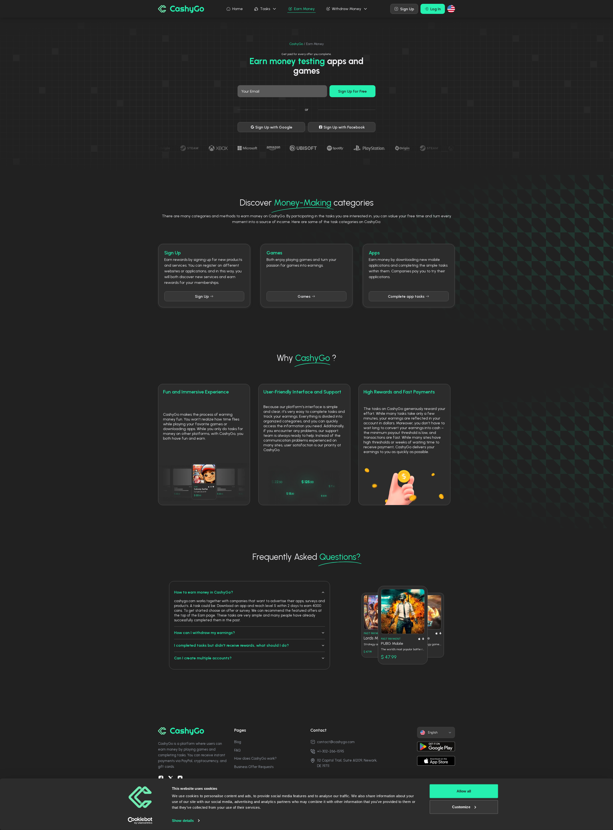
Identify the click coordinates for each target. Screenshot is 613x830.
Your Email (250, 91)
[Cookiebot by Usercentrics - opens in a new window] (140, 820)
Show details (183, 821)
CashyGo (296, 44)
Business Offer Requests (253, 767)
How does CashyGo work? (255, 758)
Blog (237, 742)
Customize (461, 807)
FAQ (237, 750)
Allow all (464, 791)
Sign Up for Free (352, 91)
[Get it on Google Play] (436, 746)
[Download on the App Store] (436, 760)
